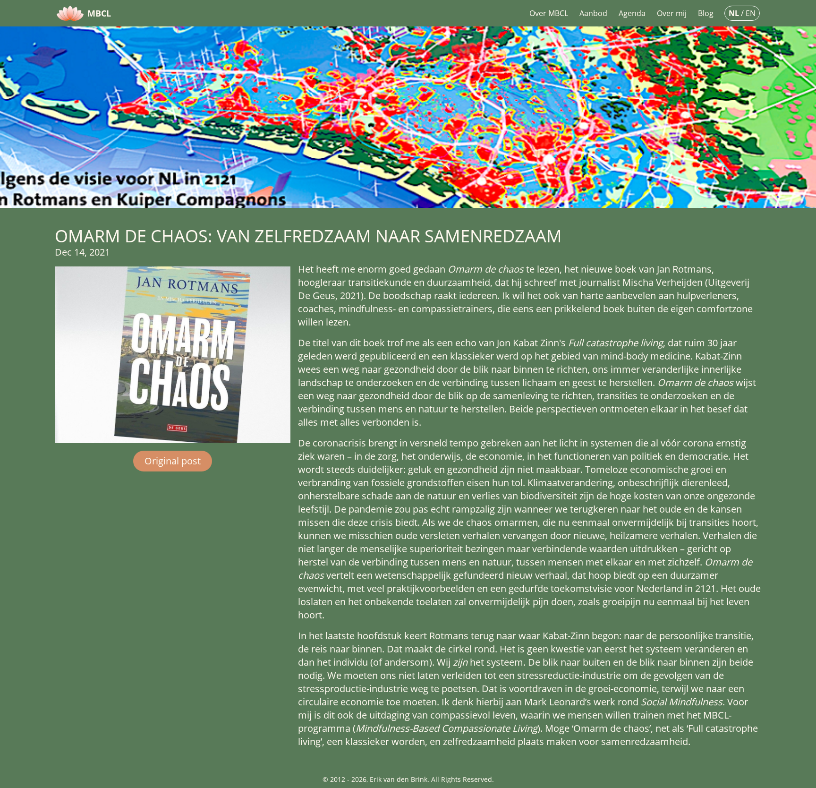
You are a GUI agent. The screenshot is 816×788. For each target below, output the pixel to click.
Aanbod (593, 13)
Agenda (632, 13)
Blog (706, 13)
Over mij (672, 13)
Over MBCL (548, 13)
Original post (172, 460)
